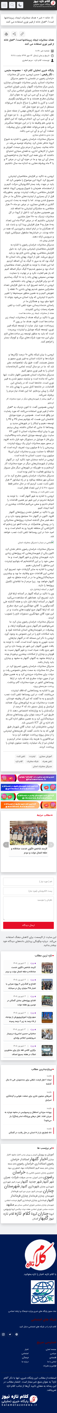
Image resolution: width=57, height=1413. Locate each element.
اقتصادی (52, 1357)
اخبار (26, 1349)
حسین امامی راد (33, 1173)
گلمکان (35, 1219)
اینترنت (32, 756)
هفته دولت (25, 1209)
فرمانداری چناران (38, 1200)
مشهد (10, 1204)
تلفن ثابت (21, 756)
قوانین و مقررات (49, 1365)
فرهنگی (25, 1357)
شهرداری (7, 1182)
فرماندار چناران (29, 1196)
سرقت (22, 1177)
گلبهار (43, 1218)
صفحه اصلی (51, 1349)
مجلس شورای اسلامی (32, 1205)
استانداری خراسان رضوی (31, 1163)
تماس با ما (51, 1361)
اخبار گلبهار (39, 1159)
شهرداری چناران (47, 1186)
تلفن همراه (47, 761)
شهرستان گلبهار (36, 1191)
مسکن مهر (18, 1205)
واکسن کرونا (16, 1209)
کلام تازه (19, 761)
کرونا (34, 1213)
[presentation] (51, 844)
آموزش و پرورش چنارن (29, 1155)
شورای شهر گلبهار (25, 1191)
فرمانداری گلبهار (24, 1200)
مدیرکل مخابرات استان (42, 766)
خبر (40, 18)
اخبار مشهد (16, 1154)
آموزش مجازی (45, 756)
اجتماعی (25, 1353)
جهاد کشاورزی (18, 1168)
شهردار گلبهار (15, 1182)
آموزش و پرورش (46, 1155)
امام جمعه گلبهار (41, 1168)
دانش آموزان (38, 1177)
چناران (43, 1213)
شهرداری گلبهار (29, 1186)
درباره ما (25, 1361)
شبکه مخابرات (32, 761)
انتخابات (30, 1168)
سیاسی (53, 1353)
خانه (47, 18)
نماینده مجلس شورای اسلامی (42, 1209)
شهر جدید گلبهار (31, 1181)
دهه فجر (29, 1177)
